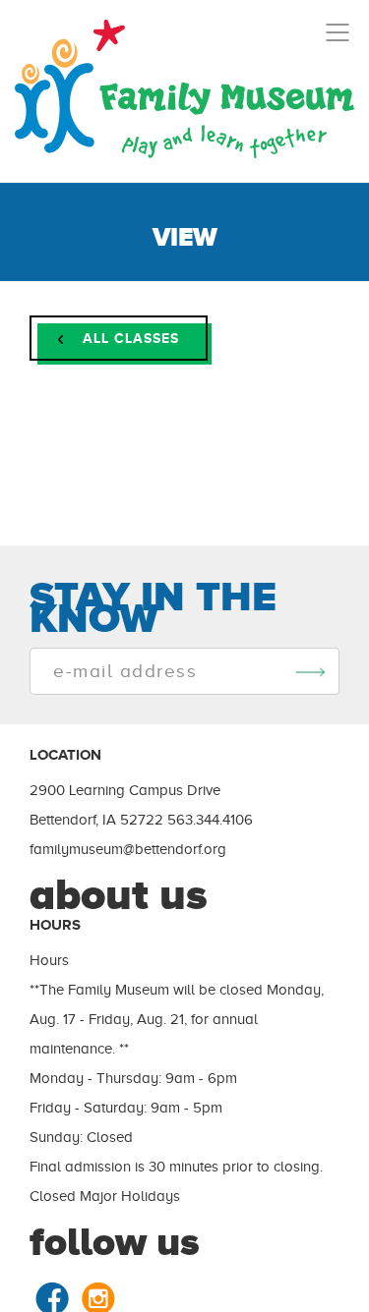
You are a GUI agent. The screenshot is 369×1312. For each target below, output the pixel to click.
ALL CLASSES (128, 338)
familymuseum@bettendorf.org (128, 849)
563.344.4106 (210, 819)
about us (119, 894)
